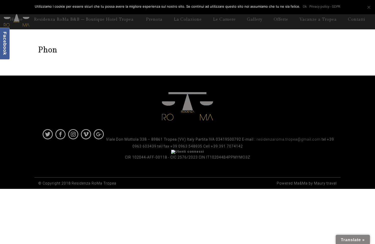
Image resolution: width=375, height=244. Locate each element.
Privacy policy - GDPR (324, 6)
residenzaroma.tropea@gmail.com (289, 139)
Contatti (356, 19)
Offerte (281, 19)
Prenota (154, 19)
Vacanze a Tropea (318, 19)
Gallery (254, 19)
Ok (305, 6)
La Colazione (188, 19)
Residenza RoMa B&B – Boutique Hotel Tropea (84, 19)
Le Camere (224, 19)
